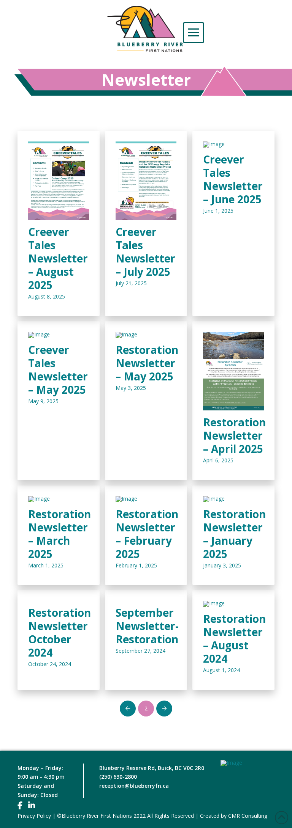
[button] (193, 32)
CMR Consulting (247, 815)
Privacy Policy (34, 815)
